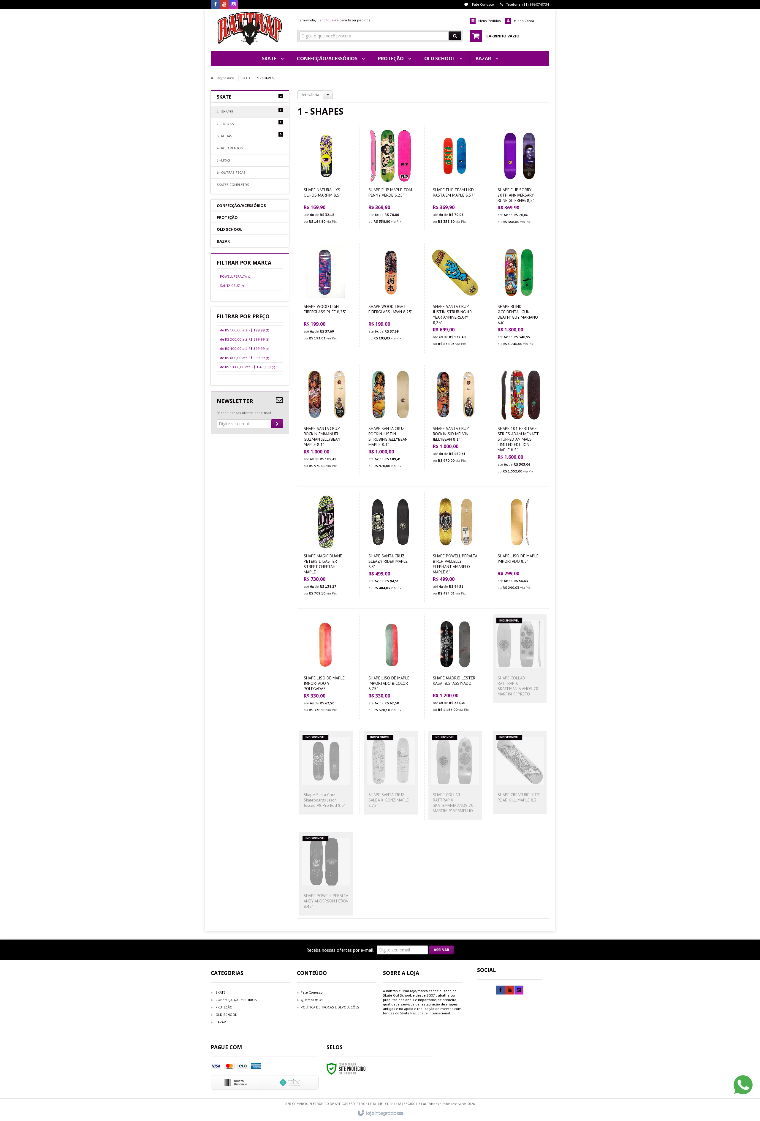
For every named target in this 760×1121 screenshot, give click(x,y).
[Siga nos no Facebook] (215, 4)
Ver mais (329, 201)
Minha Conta (524, 20)
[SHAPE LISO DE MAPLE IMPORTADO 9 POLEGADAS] (326, 666)
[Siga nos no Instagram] (233, 4)
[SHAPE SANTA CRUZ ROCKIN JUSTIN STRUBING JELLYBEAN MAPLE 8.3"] (391, 420)
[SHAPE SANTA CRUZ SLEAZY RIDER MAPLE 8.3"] (391, 544)
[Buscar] (455, 35)
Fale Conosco (482, 4)
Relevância (310, 94)
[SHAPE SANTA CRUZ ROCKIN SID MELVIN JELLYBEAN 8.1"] (455, 417)
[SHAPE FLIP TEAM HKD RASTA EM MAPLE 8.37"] (455, 178)
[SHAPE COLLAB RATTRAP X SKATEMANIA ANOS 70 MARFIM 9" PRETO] (520, 658)
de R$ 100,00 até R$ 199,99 (244, 330)
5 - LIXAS (223, 160)
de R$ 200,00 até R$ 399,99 (244, 339)
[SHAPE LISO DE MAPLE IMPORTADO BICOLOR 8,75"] (391, 666)
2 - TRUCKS (225, 123)
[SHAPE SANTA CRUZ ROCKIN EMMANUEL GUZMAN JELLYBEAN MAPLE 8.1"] (326, 420)
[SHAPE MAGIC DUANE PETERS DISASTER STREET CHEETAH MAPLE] (326, 547)
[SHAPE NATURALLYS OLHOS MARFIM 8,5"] (326, 178)
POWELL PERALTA (235, 276)
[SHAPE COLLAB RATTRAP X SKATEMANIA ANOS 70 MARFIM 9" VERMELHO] (455, 775)
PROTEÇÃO (224, 1007)
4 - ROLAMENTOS (230, 148)
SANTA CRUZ (232, 285)
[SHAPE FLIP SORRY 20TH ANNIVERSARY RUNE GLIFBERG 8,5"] (520, 178)
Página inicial (226, 78)
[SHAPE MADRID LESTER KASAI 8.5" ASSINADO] (455, 666)
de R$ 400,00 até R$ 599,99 (244, 348)
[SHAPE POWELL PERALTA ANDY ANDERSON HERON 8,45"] (326, 874)
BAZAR (221, 1022)
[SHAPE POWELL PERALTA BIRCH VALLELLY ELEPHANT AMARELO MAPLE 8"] (455, 547)
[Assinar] (277, 423)
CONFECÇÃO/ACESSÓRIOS (236, 999)
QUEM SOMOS (312, 999)
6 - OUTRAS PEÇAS (231, 172)
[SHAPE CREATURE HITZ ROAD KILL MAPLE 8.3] (520, 772)
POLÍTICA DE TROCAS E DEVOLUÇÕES (330, 1007)
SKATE (246, 78)
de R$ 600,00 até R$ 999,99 (244, 357)
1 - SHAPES (225, 111)
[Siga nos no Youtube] (224, 4)
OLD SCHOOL (226, 1014)
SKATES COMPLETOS (233, 184)
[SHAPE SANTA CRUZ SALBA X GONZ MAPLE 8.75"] (391, 773)
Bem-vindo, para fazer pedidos (333, 20)
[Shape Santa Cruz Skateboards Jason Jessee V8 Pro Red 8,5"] (326, 773)
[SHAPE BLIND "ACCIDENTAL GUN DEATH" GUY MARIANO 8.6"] (520, 298)
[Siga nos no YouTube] (509, 990)
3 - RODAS (224, 136)
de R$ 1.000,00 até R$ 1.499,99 (247, 367)
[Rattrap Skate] (250, 28)
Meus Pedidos (489, 20)
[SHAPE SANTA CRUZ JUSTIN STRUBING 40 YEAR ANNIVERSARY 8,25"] (455, 298)
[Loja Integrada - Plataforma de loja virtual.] (380, 1113)
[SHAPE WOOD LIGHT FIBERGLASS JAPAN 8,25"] (391, 295)
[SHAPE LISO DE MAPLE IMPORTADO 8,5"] (520, 544)
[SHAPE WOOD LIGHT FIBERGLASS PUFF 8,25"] (326, 295)
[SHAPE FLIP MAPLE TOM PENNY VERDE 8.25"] (391, 178)
